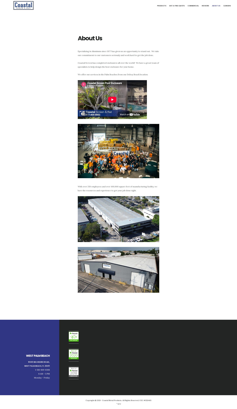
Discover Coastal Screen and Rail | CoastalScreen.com (23, 5)
